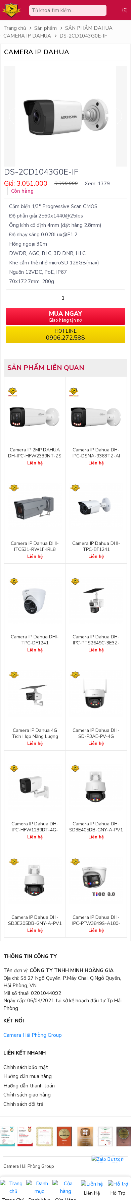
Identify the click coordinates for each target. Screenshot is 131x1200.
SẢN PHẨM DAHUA (89, 28)
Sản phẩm (45, 28)
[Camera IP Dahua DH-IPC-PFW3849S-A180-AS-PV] (96, 880)
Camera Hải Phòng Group (32, 1035)
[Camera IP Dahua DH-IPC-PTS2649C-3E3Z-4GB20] (96, 600)
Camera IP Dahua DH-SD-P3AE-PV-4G (96, 734)
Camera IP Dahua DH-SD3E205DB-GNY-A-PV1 (35, 920)
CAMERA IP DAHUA (27, 36)
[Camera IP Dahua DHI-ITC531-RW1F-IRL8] (35, 507)
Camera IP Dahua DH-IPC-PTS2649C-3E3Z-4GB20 (96, 643)
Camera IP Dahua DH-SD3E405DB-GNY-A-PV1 (96, 827)
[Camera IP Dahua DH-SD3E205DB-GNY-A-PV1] (35, 880)
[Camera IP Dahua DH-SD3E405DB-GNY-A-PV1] (96, 787)
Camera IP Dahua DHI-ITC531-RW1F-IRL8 (35, 547)
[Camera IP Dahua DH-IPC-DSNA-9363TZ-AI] (96, 413)
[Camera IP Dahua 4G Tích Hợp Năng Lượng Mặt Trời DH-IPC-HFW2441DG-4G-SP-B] (35, 694)
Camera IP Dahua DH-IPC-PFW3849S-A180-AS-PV (96, 923)
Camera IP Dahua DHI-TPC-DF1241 (35, 640)
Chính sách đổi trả (23, 1104)
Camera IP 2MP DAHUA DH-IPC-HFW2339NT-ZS (34, 453)
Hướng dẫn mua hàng (27, 1076)
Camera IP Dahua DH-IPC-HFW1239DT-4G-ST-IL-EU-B (34, 830)
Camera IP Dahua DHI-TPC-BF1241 (96, 547)
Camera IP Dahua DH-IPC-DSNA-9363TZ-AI (96, 453)
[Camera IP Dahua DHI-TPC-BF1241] (96, 507)
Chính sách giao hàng (27, 1094)
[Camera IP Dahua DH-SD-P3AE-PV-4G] (96, 694)
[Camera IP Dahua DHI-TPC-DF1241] (35, 600)
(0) (125, 10)
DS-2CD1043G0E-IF (83, 36)
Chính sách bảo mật (25, 1067)
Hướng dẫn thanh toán (29, 1085)
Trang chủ (14, 28)
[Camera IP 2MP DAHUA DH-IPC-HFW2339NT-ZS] (35, 413)
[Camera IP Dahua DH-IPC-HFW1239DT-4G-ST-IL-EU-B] (35, 787)
